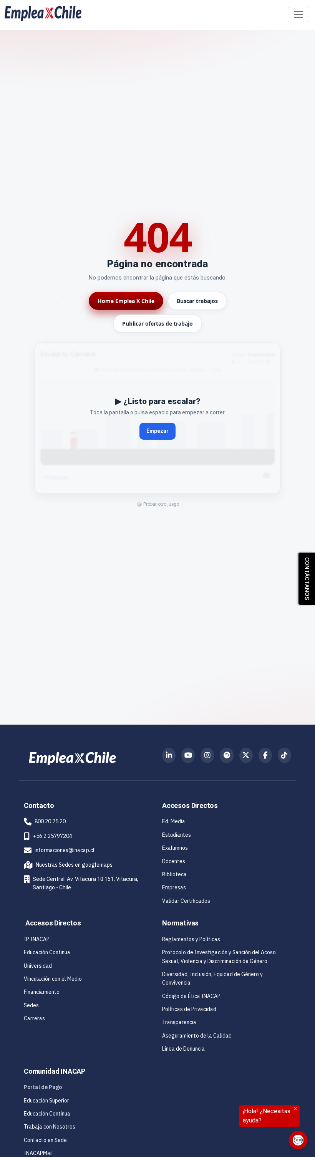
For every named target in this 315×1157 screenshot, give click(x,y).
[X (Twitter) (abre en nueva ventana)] (246, 755)
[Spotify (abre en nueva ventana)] (226, 755)
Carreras (34, 1018)
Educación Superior (46, 1100)
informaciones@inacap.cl (64, 850)
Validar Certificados (186, 900)
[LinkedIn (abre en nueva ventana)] (169, 755)
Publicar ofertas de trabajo (157, 323)
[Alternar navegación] (298, 14)
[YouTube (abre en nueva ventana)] (188, 755)
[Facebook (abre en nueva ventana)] (265, 755)
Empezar (157, 431)
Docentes (173, 861)
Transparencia (179, 1022)
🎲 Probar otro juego (157, 504)
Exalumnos (175, 847)
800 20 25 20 (50, 821)
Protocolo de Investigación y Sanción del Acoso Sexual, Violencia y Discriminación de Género (219, 956)
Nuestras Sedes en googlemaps (68, 864)
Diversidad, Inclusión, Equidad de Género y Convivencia (212, 978)
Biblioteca (174, 874)
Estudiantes (176, 834)
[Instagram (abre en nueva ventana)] (207, 755)
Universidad (38, 965)
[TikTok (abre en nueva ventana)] (284, 755)
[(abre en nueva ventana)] (72, 757)
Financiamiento (42, 991)
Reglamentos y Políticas (191, 939)
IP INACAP (37, 939)
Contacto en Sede (45, 1140)
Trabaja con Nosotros (49, 1126)
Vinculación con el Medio (53, 978)
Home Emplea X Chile (126, 301)
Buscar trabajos (197, 301)
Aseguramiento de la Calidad (197, 1035)
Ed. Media (173, 821)
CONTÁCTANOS (306, 578)
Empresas (174, 887)
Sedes (31, 1005)
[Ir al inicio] (43, 13)
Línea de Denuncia (183, 1048)
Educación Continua (47, 952)
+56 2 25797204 (52, 836)
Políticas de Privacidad (189, 1009)
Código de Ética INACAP (191, 996)
